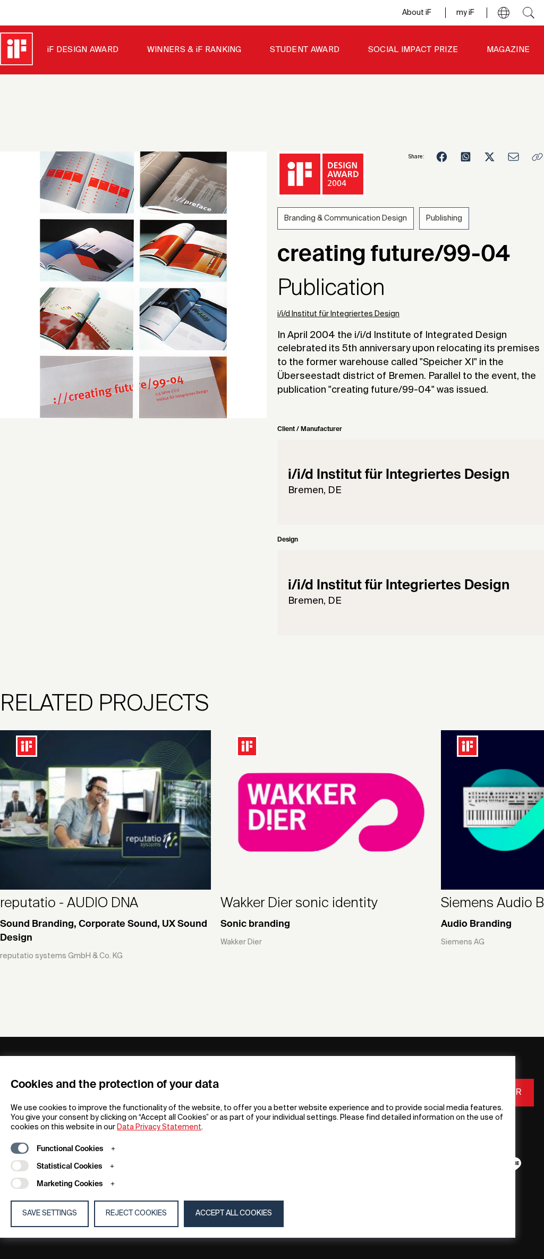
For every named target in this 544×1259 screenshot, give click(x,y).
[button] (503, 13)
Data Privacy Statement (159, 1127)
